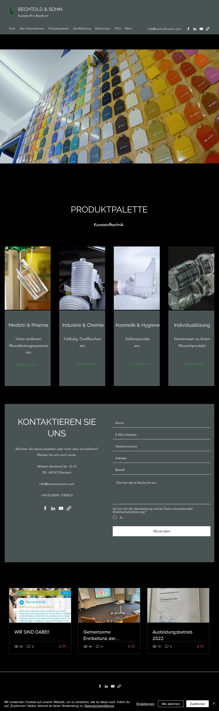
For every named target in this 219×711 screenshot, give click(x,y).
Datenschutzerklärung (99, 706)
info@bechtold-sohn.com (164, 29)
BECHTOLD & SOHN (40, 9)
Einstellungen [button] (145, 704)
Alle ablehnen (171, 704)
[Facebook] (188, 29)
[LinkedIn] (195, 29)
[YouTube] (201, 29)
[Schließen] (213, 704)
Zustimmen (197, 704)
